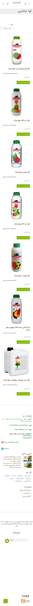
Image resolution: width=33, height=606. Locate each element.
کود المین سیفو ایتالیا (22, 172)
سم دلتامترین (27, 481)
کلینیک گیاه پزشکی (25, 490)
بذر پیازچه (28, 478)
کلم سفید (20, 476)
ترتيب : (10, 24)
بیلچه (14, 476)
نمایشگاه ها (27, 493)
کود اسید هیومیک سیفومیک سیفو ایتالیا (16, 380)
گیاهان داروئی (26, 496)
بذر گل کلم (7, 476)
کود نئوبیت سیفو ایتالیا (21, 275)
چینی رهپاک (27, 476)
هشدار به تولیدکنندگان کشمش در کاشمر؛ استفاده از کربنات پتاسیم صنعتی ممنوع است (12, 459)
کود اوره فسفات (20, 478)
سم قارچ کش (18, 481)
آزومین (11, 478)
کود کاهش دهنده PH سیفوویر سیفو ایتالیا (18, 328)
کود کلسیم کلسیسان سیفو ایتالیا (18, 68)
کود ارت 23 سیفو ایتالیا (21, 223)
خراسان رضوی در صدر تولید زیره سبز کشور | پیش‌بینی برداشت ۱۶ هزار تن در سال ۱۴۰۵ (12, 465)
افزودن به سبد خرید (23, 82)
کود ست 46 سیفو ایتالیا (21, 120)
